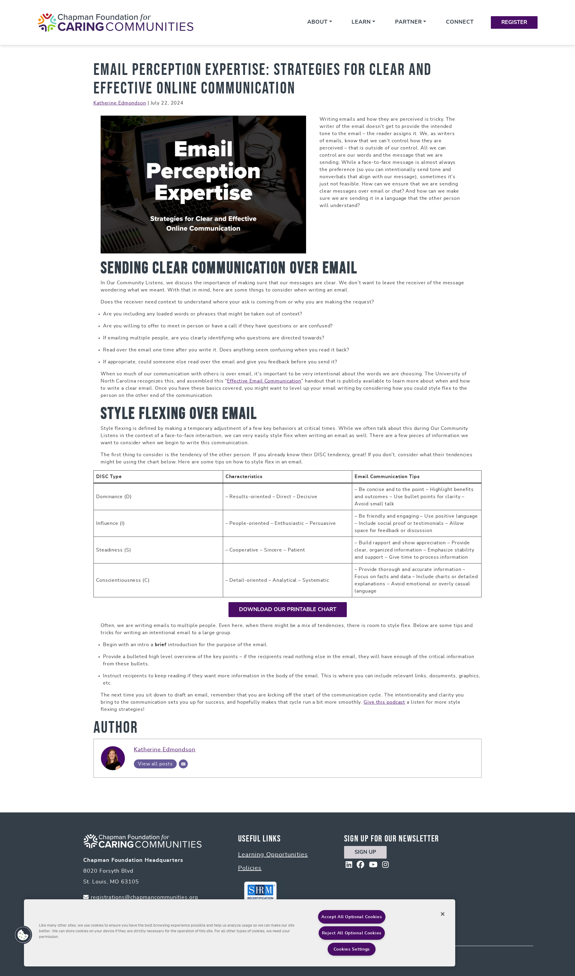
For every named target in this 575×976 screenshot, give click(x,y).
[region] (239, 932)
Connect (460, 22)
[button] (23, 935)
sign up (365, 852)
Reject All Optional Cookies (352, 933)
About (317, 22)
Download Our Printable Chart (287, 609)
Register (514, 22)
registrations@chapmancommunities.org (143, 897)
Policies (250, 868)
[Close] (442, 914)
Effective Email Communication (264, 381)
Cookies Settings (352, 949)
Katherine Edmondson (119, 103)
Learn (361, 22)
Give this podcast (384, 702)
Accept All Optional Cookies (351, 917)
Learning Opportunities (273, 855)
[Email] (183, 763)
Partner (408, 22)
